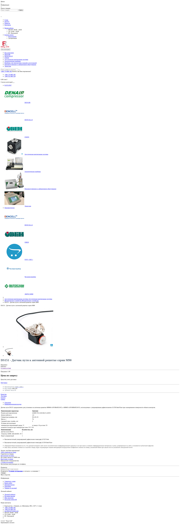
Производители (9, 208)
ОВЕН (27, 242)
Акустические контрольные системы (16, 59)
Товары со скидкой (10, 488)
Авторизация (12, 38)
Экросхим (7, 66)
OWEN (6, 58)
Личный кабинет (9, 494)
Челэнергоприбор (30, 277)
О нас (6, 20)
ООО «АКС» (29, 259)
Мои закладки (9, 498)
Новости (7, 23)
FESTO (6, 21)
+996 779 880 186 (9, 74)
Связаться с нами (9, 481)
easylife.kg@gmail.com (11, 511)
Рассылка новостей (10, 499)
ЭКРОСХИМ (29, 294)
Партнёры (7, 486)
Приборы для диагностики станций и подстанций (20, 63)
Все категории (9, 53)
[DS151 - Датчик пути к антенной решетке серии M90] (33, 347)
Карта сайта (8, 483)
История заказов (9, 496)
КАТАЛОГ (8, 85)
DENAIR (7, 54)
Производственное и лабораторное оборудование (20, 64)
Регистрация (12, 36)
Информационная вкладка (12, 404)
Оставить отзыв (6, 368)
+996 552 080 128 (9, 76)
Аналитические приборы (12, 61)
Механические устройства (21, 300)
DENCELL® (8, 56)
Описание (7, 402)
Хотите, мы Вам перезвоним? (21, 71)
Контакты (7, 25)
